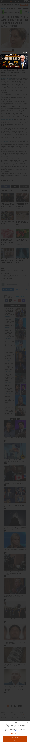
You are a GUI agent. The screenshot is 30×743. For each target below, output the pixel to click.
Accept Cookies (15, 740)
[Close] (27, 722)
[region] (15, 732)
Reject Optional (15, 737)
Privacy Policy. (14, 730)
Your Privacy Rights (15, 733)
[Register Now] (14, 60)
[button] (15, 371)
